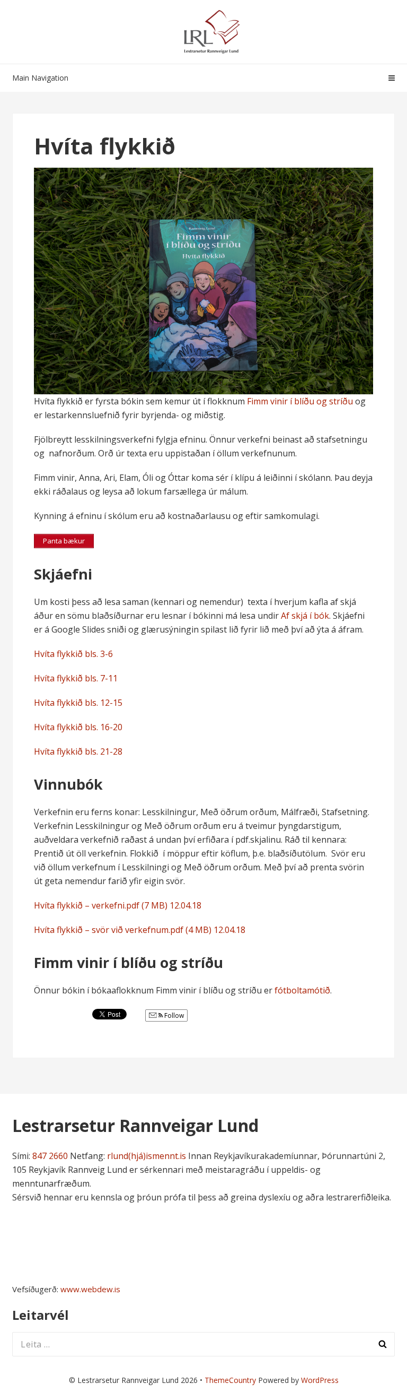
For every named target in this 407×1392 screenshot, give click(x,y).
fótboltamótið (302, 990)
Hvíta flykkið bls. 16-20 (78, 727)
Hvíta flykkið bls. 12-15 (79, 702)
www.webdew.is (90, 1289)
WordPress (320, 1380)
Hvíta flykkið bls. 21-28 (78, 751)
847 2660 (50, 1156)
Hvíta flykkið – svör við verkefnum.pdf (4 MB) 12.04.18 (139, 930)
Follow (173, 1015)
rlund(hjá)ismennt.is (146, 1156)
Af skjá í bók (305, 615)
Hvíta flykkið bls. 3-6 (73, 654)
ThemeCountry (230, 1380)
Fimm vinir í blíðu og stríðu (300, 401)
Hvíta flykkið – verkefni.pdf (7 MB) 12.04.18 (117, 905)
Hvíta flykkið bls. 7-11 (76, 678)
